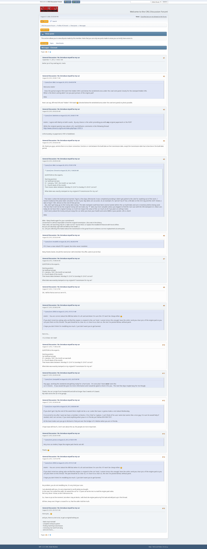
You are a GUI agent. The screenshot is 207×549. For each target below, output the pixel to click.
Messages (44, 43)
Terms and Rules (157, 547)
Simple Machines (53, 546)
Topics (52, 43)
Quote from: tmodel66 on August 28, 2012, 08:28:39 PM (61, 242)
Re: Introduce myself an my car (69, 58)
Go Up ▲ (165, 547)
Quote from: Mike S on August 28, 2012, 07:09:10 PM (60, 165)
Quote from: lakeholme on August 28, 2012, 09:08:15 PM (61, 115)
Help (150, 547)
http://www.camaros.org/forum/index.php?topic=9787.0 (63, 128)
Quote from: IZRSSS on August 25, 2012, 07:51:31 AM (60, 312)
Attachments (60, 43)
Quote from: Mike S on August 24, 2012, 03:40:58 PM (60, 82)
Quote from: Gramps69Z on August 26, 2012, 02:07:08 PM (62, 379)
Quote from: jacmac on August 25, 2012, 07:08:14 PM (61, 440)
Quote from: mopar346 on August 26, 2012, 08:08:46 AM (61, 406)
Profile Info (44, 30)
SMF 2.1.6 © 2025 (43, 546)
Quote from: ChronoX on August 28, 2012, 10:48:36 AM (62, 170)
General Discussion (49, 58)
